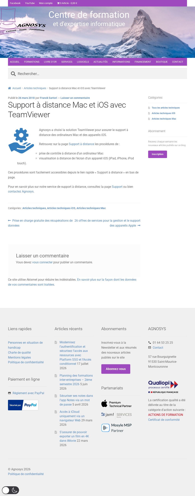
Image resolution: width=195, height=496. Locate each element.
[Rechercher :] (97, 74)
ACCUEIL (14, 61)
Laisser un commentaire (75, 97)
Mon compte (46, 3)
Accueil (16, 88)
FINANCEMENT (143, 61)
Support (117, 186)
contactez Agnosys (21, 191)
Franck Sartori (48, 97)
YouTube (30, 3)
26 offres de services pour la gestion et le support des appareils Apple (107, 223)
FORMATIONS (31, 61)
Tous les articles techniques (166, 107)
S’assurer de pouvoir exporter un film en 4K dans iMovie (74, 436)
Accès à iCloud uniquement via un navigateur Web (72, 416)
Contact (158, 347)
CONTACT (177, 61)
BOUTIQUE (162, 61)
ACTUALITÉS (101, 61)
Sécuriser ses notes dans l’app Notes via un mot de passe (76, 400)
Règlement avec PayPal (28, 393)
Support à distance (81, 144)
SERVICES (66, 61)
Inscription (157, 154)
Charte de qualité (19, 352)
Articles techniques (35, 88)
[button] (10, 490)
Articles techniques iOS (61, 208)
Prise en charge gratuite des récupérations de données (40, 223)
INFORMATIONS (121, 61)
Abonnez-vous (116, 369)
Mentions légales (19, 357)
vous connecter (42, 262)
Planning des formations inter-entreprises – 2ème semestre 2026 (76, 380)
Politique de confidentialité (26, 362)
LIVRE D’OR (50, 61)
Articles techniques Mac (91, 208)
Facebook (15, 3)
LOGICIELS (83, 61)
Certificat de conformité (164, 420)
